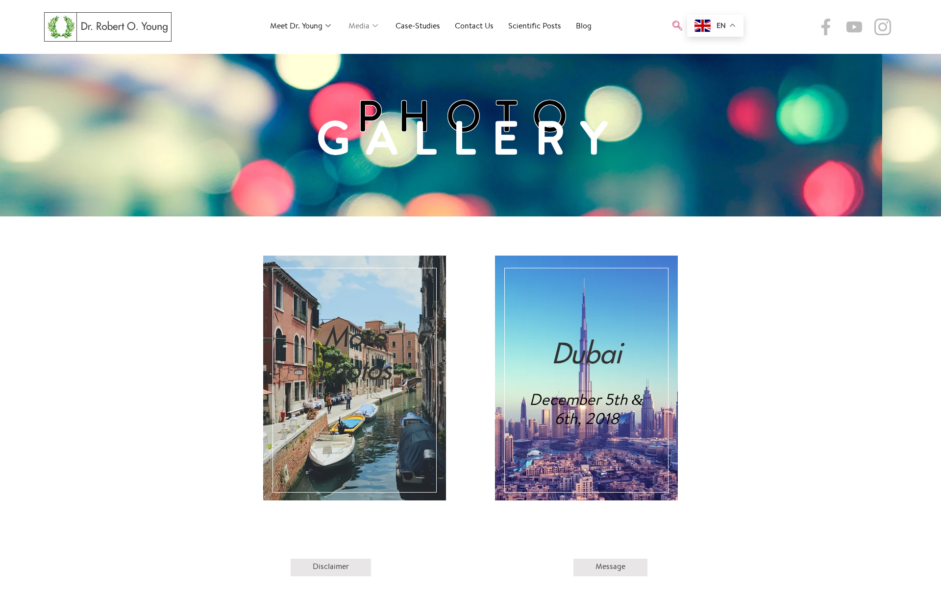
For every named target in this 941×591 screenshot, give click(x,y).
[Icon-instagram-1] (882, 27)
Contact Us (474, 26)
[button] (677, 27)
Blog (584, 26)
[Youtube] (854, 27)
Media (359, 26)
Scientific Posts (534, 26)
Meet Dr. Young (296, 26)
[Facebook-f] (826, 27)
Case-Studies (418, 26)
